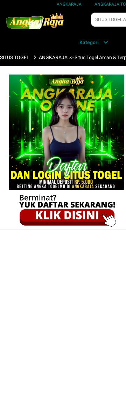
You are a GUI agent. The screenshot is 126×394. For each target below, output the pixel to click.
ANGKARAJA (69, 4)
